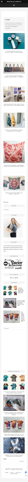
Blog (12, 472)
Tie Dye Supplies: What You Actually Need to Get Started (14, 52)
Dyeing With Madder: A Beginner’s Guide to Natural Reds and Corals (14, 166)
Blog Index (14, 473)
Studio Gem (19, 469)
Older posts (5, 202)
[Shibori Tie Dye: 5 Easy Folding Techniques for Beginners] (14, 445)
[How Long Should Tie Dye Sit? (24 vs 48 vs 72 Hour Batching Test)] (14, 425)
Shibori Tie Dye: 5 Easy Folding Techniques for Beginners (14, 456)
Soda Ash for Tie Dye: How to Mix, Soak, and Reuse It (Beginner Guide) (14, 105)
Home (7, 472)
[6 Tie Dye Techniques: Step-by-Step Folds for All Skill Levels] (14, 382)
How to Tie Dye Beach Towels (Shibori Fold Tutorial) (14, 131)
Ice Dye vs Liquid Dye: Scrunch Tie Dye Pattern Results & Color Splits (21, 303)
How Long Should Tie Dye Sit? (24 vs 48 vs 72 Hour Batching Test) (23, 316)
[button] (14, 5)
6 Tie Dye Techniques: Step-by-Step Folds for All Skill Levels (21, 290)
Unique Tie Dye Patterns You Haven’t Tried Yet (14, 193)
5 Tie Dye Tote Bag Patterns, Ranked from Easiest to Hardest (14, 76)
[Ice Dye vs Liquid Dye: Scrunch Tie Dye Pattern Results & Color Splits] (14, 403)
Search (5, 458)
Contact (18, 472)
